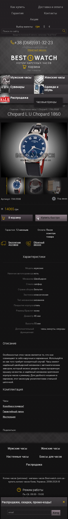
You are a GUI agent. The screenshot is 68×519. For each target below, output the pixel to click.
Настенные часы (17, 456)
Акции (34, 19)
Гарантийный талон (13, 411)
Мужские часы (21, 77)
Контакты (50, 13)
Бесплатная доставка (14, 243)
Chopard (42, 109)
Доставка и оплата (50, 7)
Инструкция (9, 416)
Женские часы (54, 77)
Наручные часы (28, 109)
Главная (13, 109)
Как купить (17, 7)
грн (38, 26)
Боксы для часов (50, 456)
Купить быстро (50, 217)
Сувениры (17, 87)
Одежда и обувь (51, 88)
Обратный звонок (37, 50)
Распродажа (19, 98)
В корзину (14, 217)
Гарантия (17, 13)
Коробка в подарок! (13, 406)
